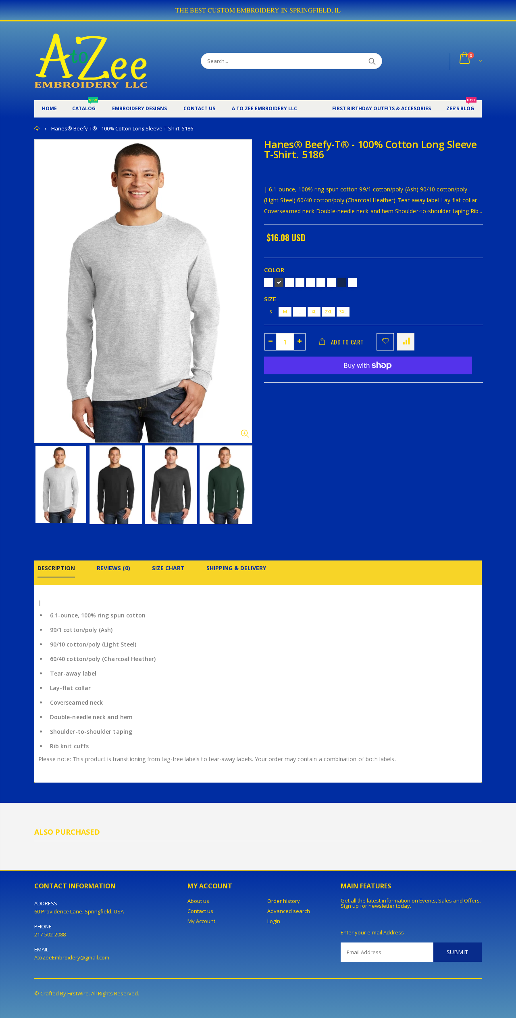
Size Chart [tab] (168, 568)
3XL (343, 312)
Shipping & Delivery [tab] (236, 568)
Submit (457, 952)
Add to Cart (347, 342)
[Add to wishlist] (385, 342)
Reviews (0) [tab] (113, 568)
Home (37, 128)
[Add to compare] (405, 342)
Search (372, 61)
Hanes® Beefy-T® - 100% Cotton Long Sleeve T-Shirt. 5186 (370, 149)
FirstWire (78, 993)
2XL (328, 312)
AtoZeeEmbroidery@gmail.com (71, 957)
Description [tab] (56, 568)
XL (314, 312)
